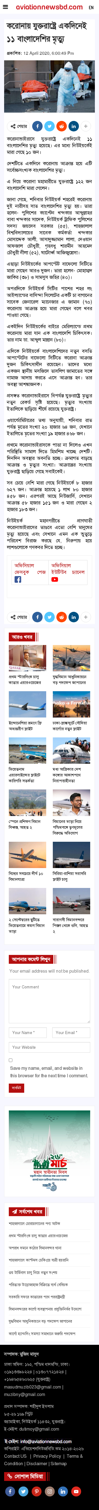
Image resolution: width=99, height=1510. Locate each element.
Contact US (15, 1456)
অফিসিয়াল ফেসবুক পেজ (30, 569)
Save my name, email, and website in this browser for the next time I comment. (49, 1072)
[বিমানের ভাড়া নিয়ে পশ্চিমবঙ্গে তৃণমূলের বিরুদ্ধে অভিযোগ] (71, 802)
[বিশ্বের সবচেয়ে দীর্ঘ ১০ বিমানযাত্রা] (27, 855)
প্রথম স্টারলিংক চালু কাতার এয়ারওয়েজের (38, 1235)
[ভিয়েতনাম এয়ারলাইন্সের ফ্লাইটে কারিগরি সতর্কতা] (27, 750)
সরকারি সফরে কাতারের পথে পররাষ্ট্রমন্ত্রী (37, 1296)
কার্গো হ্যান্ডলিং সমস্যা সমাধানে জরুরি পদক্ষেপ (42, 1333)
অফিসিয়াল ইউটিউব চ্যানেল (67, 569)
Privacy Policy (47, 1456)
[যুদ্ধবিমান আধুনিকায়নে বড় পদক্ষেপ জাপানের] (71, 658)
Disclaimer (36, 1464)
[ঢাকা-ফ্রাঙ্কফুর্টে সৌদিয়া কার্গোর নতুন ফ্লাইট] (71, 704)
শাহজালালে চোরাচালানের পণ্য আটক (34, 1223)
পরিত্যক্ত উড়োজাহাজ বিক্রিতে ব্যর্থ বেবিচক (38, 1284)
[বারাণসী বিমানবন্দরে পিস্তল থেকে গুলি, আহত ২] (71, 901)
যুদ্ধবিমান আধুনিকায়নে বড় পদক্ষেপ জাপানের (40, 1321)
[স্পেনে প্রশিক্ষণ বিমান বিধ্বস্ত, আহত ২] (27, 802)
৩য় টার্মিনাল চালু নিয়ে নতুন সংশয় (33, 1272)
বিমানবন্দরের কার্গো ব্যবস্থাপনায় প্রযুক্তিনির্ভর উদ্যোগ (45, 1309)
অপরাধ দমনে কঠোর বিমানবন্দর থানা (35, 1247)
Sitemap (59, 1464)
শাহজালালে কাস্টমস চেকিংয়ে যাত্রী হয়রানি (38, 1260)
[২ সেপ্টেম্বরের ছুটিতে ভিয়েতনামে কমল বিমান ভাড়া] (27, 901)
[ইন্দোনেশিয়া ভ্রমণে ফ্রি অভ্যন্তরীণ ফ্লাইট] (27, 704)
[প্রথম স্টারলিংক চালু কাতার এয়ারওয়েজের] (27, 658)
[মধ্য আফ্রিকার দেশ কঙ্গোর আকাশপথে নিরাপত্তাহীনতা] (71, 750)
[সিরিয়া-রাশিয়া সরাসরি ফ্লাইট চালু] (71, 855)
